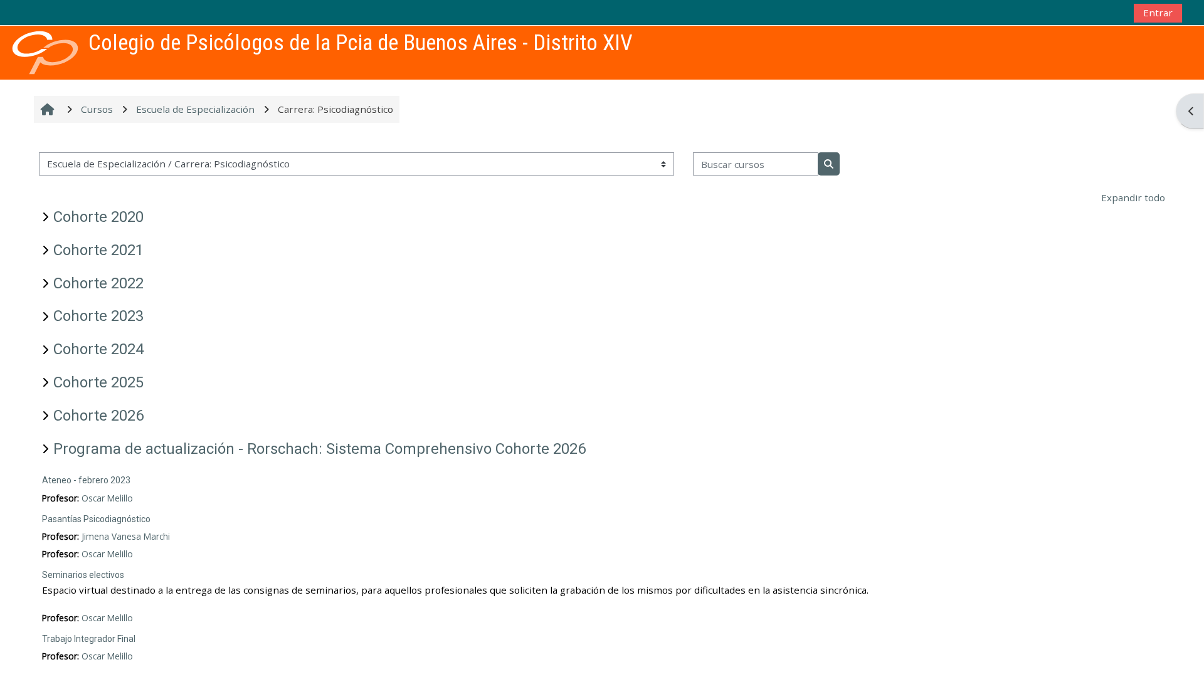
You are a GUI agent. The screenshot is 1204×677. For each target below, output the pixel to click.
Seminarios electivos (83, 575)
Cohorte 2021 (98, 250)
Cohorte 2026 (98, 415)
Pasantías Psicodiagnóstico (96, 519)
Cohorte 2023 (98, 316)
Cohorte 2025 (98, 382)
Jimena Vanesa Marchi (126, 536)
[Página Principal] (45, 51)
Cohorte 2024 (98, 349)
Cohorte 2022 (98, 283)
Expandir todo (1133, 197)
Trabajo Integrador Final (88, 639)
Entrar (1158, 12)
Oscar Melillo (107, 498)
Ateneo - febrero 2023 (86, 480)
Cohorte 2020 (98, 217)
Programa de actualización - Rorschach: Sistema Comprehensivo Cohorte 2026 (319, 449)
